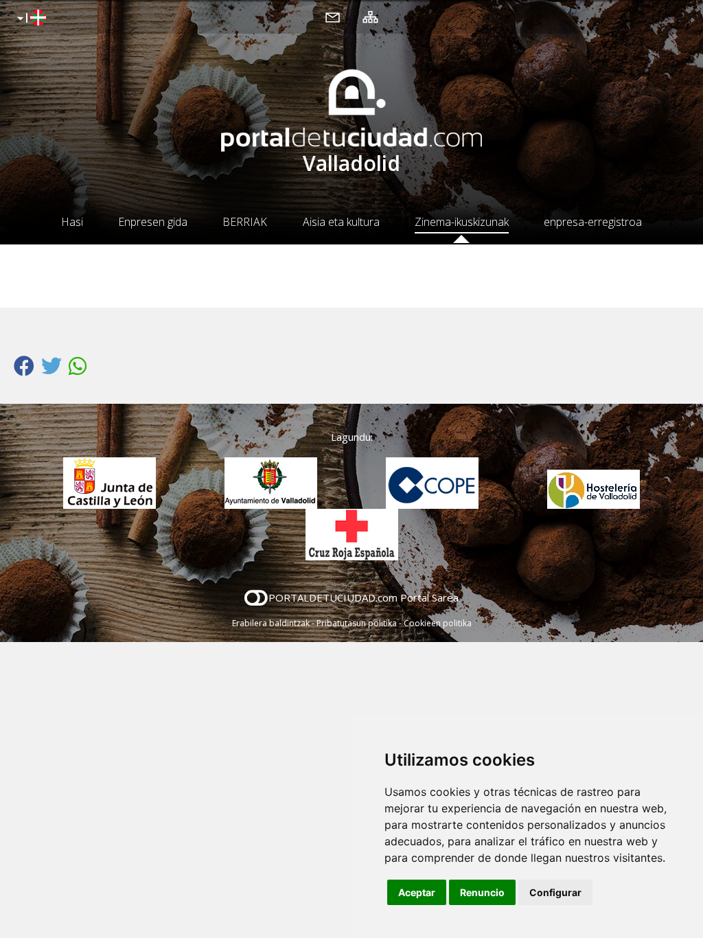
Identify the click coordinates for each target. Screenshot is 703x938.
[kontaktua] (332, 16)
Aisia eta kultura (341, 221)
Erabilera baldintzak (271, 623)
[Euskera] (30, 18)
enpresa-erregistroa (593, 221)
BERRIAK (244, 221)
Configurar (555, 892)
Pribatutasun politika (356, 623)
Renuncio (482, 892)
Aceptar (416, 892)
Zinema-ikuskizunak (462, 221)
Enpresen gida (152, 221)
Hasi (72, 221)
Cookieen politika (438, 623)
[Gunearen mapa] (370, 16)
